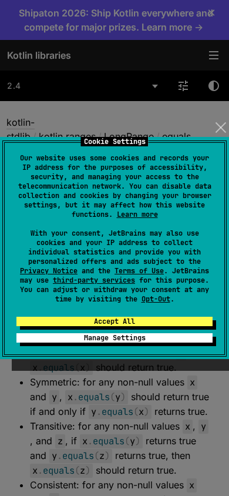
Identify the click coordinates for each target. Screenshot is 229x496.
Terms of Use (139, 271)
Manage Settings (115, 338)
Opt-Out (156, 299)
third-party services (94, 280)
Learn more (137, 214)
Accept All (114, 321)
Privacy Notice (49, 271)
